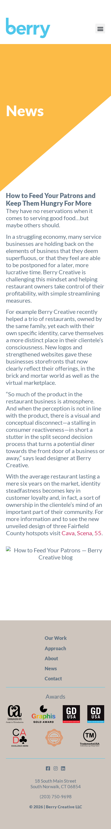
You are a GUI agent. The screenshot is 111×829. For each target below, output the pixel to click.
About (51, 658)
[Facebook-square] (48, 768)
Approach (55, 648)
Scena (84, 532)
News (51, 668)
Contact (53, 678)
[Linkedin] (63, 768)
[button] (100, 28)
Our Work (56, 638)
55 (98, 532)
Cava (68, 532)
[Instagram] (55, 768)
